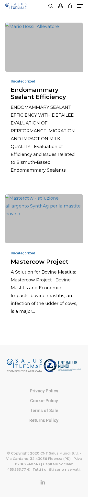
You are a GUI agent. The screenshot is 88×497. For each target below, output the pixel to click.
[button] (80, 5)
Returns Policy (43, 420)
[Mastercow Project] (44, 218)
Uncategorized (23, 81)
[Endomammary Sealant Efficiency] (44, 47)
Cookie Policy (44, 400)
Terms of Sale (44, 410)
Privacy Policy (44, 390)
